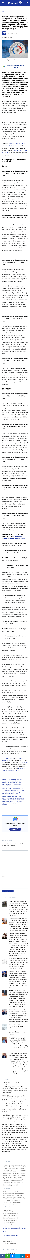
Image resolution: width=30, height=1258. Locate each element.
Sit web (3, 883)
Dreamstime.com (18, 60)
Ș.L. (9, 31)
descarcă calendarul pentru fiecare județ (13, 538)
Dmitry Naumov (9, 60)
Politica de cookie (7, 1232)
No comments (22, 35)
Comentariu (5, 849)
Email (3, 876)
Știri (3, 11)
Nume (3, 869)
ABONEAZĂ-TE (15, 829)
